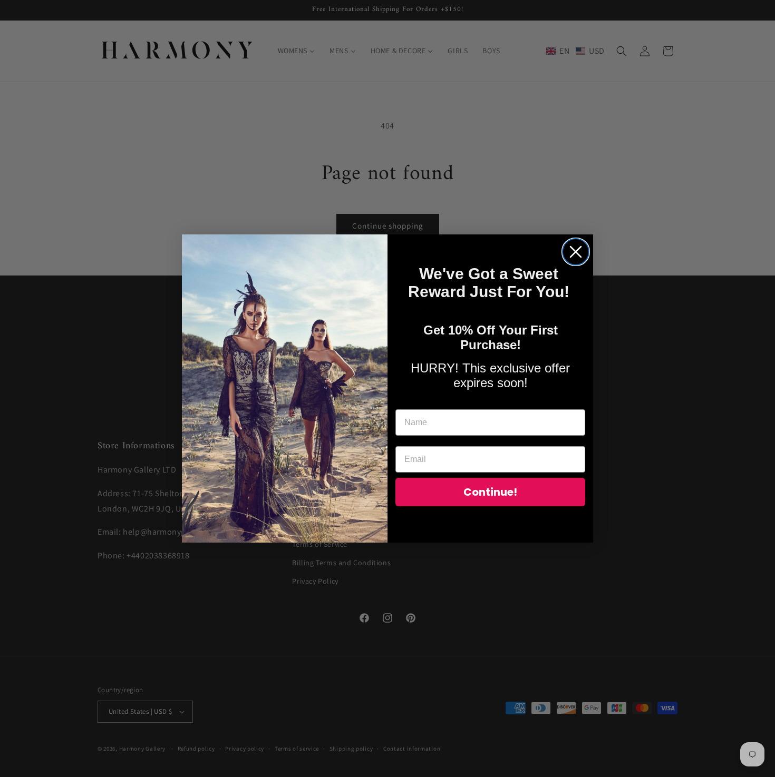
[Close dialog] (576, 252)
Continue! (490, 492)
